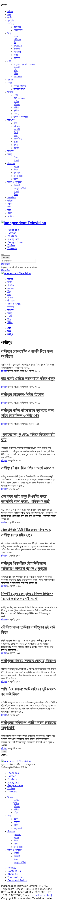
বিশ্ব (9, 33)
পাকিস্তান (17, 39)
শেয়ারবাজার (18, 29)
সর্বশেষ (10, 11)
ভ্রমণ (16, 178)
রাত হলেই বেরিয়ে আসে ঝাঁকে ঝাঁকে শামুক (28, 378)
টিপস (15, 157)
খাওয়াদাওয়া (18, 175)
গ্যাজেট (17, 185)
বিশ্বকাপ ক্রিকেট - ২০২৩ (24, 64)
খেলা (9, 61)
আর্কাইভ (10, 216)
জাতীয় (9, 17)
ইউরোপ (17, 48)
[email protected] (42, 895)
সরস (9, 209)
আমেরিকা (17, 51)
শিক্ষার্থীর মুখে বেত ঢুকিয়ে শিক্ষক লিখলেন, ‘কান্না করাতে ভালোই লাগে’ (28, 596)
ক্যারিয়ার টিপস (19, 88)
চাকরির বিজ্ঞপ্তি (20, 85)
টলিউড (16, 113)
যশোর (16, 141)
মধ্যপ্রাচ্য (18, 45)
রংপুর (15, 144)
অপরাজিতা (11, 197)
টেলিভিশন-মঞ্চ (19, 98)
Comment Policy (17, 880)
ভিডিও (10, 203)
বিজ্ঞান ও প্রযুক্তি (14, 181)
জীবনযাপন (11, 163)
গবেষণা (16, 160)
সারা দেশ (10, 119)
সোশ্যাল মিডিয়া (20, 188)
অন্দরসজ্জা (17, 172)
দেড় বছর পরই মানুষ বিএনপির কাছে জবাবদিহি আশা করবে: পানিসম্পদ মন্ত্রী (25, 499)
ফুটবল (16, 70)
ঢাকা (15, 123)
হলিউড (16, 110)
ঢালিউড (17, 104)
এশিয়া (16, 54)
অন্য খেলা (18, 76)
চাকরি (9, 82)
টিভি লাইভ (5, 264)
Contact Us (14, 870)
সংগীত (16, 101)
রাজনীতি (10, 20)
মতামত (10, 79)
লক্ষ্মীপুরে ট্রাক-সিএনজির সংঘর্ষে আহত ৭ (28, 467)
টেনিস (16, 73)
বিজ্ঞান (16, 194)
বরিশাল (16, 147)
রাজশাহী (17, 129)
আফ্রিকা (17, 57)
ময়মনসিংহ (17, 138)
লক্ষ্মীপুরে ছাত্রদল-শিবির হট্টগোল (22, 394)
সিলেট (16, 132)
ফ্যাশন (16, 166)
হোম (9, 14)
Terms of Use (15, 877)
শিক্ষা (9, 206)
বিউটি (16, 169)
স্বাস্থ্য (9, 154)
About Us (12, 874)
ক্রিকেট (16, 67)
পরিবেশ (10, 200)
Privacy (11, 867)
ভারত (16, 36)
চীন (15, 42)
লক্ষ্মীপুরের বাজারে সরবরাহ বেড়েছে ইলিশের (28, 660)
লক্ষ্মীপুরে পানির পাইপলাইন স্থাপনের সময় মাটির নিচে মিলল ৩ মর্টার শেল (27, 413)
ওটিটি (16, 95)
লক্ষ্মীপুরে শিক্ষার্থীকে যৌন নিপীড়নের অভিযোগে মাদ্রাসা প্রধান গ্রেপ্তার (24, 566)
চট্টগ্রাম (16, 126)
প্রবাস (9, 213)
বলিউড (16, 107)
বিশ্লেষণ (10, 150)
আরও (4, 751)
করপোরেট (17, 26)
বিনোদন (10, 92)
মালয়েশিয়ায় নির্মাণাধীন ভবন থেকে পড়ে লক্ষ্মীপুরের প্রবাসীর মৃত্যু (26, 532)
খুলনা (15, 135)
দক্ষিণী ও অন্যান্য (21, 116)
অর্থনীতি (10, 23)
